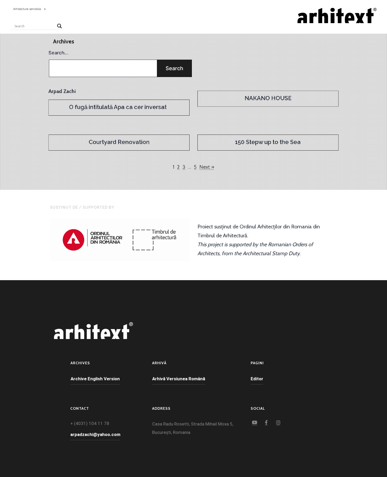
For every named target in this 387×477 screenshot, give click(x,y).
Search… (58, 52)
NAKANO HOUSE (268, 98)
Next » (206, 167)
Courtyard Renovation (119, 142)
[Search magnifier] (59, 26)
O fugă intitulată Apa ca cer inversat (119, 107)
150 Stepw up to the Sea (268, 142)
